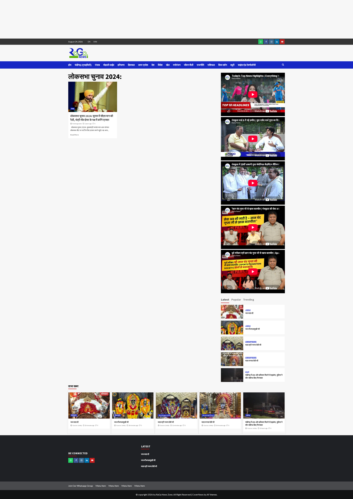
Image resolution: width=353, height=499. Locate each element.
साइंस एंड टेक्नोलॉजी (247, 65)
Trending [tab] (248, 299)
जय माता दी (249, 313)
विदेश (160, 65)
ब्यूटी (232, 65)
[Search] (283, 64)
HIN (95, 41)
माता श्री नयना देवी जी (253, 345)
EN (89, 41)
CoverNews (198, 494)
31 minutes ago (177, 425)
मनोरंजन (176, 65)
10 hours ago (264, 428)
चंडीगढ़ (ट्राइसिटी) (83, 65)
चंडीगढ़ (247, 372)
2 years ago (88, 124)
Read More (74, 135)
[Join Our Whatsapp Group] (260, 41)
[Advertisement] (82, 19)
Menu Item (101, 485)
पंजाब (97, 65)
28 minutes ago (133, 425)
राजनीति (200, 65)
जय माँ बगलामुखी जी (252, 329)
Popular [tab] (236, 299)
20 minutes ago (89, 425)
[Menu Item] (266, 41)
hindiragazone (77, 124)
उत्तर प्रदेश (143, 65)
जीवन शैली (188, 65)
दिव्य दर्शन (222, 65)
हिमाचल (131, 65)
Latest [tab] (225, 299)
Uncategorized (250, 342)
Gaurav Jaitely (77, 425)
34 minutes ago (220, 425)
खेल (168, 65)
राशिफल (211, 65)
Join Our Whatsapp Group (80, 485)
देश (153, 65)
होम (69, 65)
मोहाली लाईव (108, 65)
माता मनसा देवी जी (251, 360)
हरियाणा (121, 65)
